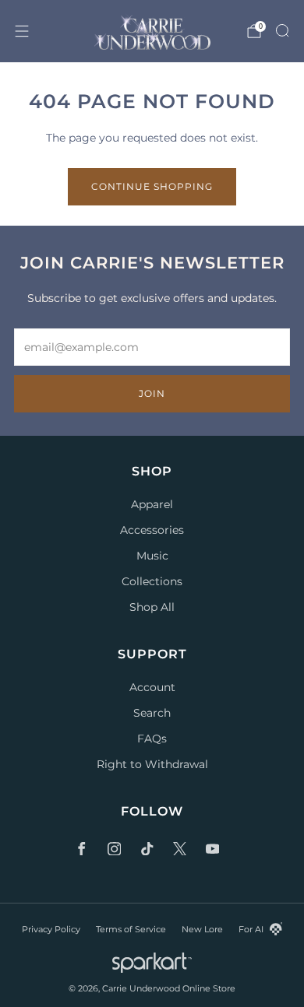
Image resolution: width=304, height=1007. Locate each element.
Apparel (152, 504)
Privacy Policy (51, 929)
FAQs (152, 739)
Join (152, 393)
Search (152, 713)
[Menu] (22, 31)
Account (152, 687)
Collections (152, 581)
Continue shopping (152, 186)
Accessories (152, 530)
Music (152, 556)
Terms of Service (131, 929)
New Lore (202, 929)
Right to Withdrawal (152, 764)
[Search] (282, 30)
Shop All (152, 607)
